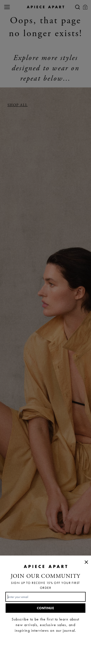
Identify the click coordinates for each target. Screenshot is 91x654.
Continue (45, 608)
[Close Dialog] (86, 562)
